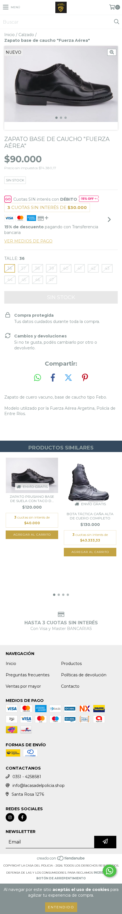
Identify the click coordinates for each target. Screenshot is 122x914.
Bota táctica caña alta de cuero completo (90, 516)
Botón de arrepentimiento (61, 878)
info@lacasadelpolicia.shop (38, 785)
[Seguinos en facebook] (22, 817)
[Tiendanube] (61, 860)
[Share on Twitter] (68, 378)
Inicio (9, 34)
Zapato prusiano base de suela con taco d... (32, 498)
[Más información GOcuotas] (89, 199)
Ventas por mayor (23, 686)
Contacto (70, 686)
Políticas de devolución (83, 674)
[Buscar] (116, 22)
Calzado (26, 34)
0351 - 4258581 (26, 776)
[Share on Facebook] (52, 378)
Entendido (61, 907)
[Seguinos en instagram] (10, 817)
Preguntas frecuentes (27, 674)
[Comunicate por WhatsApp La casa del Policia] (109, 871)
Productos (71, 663)
